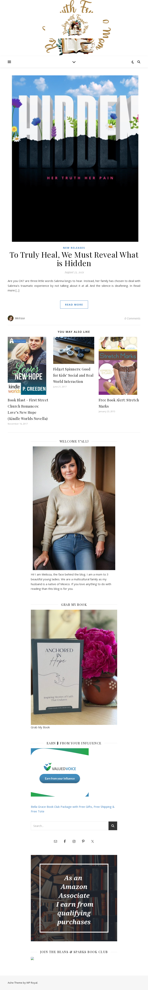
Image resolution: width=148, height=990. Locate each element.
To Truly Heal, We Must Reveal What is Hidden (74, 258)
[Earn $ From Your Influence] (74, 772)
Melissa (20, 318)
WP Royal (31, 982)
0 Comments (132, 318)
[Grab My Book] (74, 667)
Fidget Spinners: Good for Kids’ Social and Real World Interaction (73, 375)
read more (74, 304)
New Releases (74, 247)
